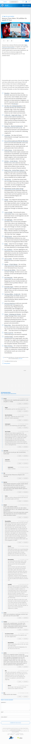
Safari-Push (22, 734)
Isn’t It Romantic (8, 277)
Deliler (6, 244)
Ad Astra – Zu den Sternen (11, 161)
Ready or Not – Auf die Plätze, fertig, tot (14, 170)
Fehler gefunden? (7, 363)
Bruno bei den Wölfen (10, 270)
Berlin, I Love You (8, 332)
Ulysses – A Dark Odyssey (10, 264)
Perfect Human (8, 150)
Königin (6, 199)
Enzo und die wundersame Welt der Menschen (16, 141)
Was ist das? (20, 358)
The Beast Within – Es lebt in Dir (12, 294)
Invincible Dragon (8, 286)
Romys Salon (7, 325)
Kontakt (29, 2)
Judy (5, 229)
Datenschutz (17, 734)
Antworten (25, 403)
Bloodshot (7, 93)
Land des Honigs (8, 336)
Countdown (7, 135)
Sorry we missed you (9, 303)
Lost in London (8, 258)
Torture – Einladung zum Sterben (12, 314)
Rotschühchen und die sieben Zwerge (13, 188)
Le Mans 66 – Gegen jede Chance (12, 115)
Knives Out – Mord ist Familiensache (13, 126)
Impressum (12, 734)
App (26, 2)
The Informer (7, 179)
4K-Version (15, 103)
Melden (20, 403)
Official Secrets (8, 236)
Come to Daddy (8, 212)
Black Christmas (8, 346)
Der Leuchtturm (8, 249)
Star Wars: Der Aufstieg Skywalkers (13, 106)
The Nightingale (8, 219)
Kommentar (3, 702)
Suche (23, 2)
